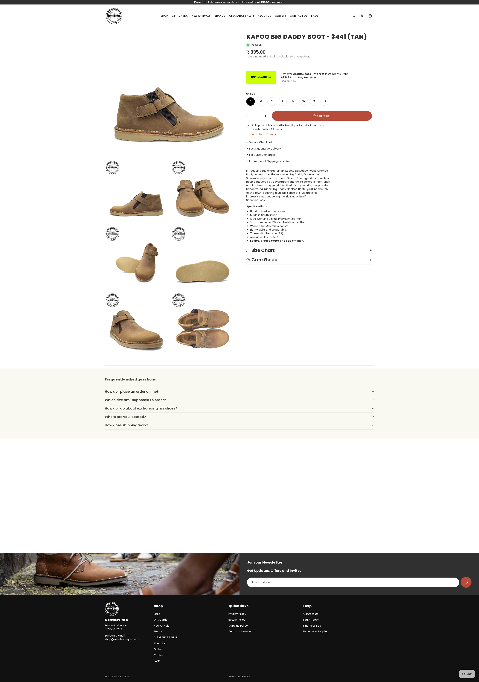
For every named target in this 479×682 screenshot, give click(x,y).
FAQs (157, 661)
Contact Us (161, 655)
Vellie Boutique (122, 676)
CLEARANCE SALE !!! (166, 637)
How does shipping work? (126, 425)
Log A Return (311, 620)
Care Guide (264, 260)
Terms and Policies (239, 676)
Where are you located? (125, 416)
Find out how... (289, 81)
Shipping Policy (238, 626)
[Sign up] (466, 582)
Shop (157, 614)
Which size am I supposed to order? (135, 400)
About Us (159, 643)
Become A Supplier (315, 631)
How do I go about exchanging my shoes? (141, 408)
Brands (158, 631)
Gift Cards (160, 620)
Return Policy (236, 620)
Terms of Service (239, 631)
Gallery (158, 649)
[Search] (354, 16)
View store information (265, 134)
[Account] (362, 16)
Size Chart (263, 250)
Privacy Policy (237, 614)
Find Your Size (312, 626)
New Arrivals (161, 626)
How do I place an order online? (132, 391)
